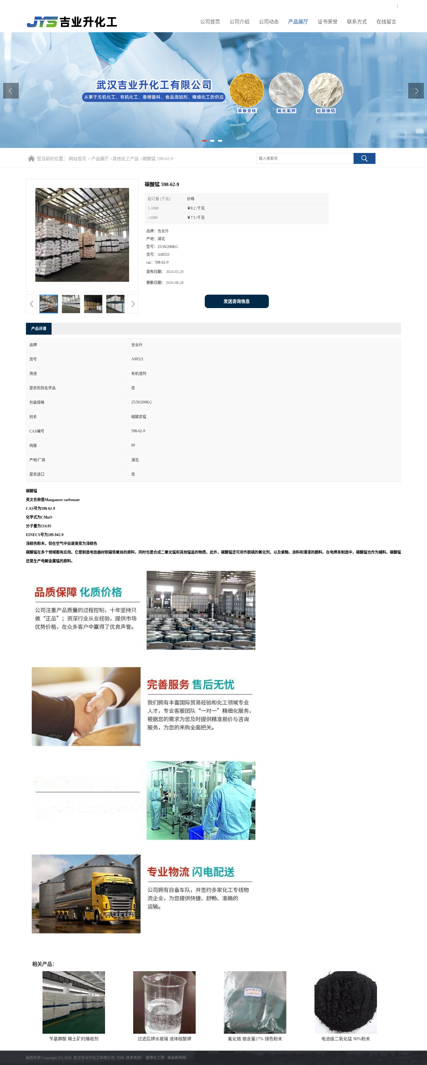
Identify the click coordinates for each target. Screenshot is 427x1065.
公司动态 (269, 21)
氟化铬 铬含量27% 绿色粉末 (255, 1039)
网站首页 (77, 158)
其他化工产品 (126, 158)
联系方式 (357, 21)
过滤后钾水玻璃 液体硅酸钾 (164, 1039)
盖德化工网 (155, 1058)
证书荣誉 (328, 21)
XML (121, 1058)
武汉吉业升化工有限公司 (94, 1058)
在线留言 (386, 21)
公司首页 (210, 21)
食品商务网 (176, 1058)
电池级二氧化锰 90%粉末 (345, 1039)
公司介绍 (239, 21)
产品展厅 (298, 21)
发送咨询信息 (237, 301)
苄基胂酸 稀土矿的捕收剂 (73, 1039)
